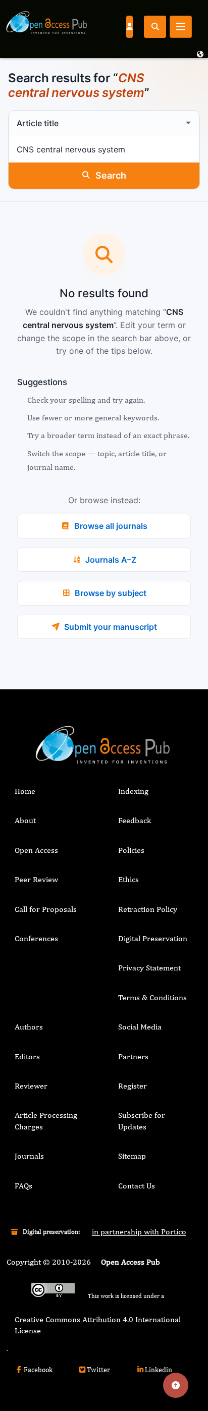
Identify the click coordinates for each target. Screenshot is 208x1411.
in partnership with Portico (139, 1231)
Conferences (36, 938)
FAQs (23, 1185)
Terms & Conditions (152, 997)
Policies (131, 850)
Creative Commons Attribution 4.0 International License (98, 1325)
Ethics (128, 879)
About (25, 820)
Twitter (98, 1370)
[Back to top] (175, 1385)
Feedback (134, 820)
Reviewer (31, 1086)
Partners (133, 1056)
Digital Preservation (152, 938)
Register (132, 1086)
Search (110, 175)
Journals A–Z (110, 560)
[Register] (129, 26)
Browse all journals (110, 526)
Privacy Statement (149, 967)
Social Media (140, 1027)
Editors (27, 1056)
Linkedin (158, 1370)
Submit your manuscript (110, 627)
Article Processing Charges (46, 1120)
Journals (29, 1156)
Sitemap (132, 1156)
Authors (29, 1027)
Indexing (133, 791)
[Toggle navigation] (181, 27)
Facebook (38, 1370)
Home (25, 791)
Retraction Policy (147, 909)
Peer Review (36, 879)
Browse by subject (110, 593)
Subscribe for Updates (141, 1120)
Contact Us (136, 1185)
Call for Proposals (46, 909)
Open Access (36, 850)
